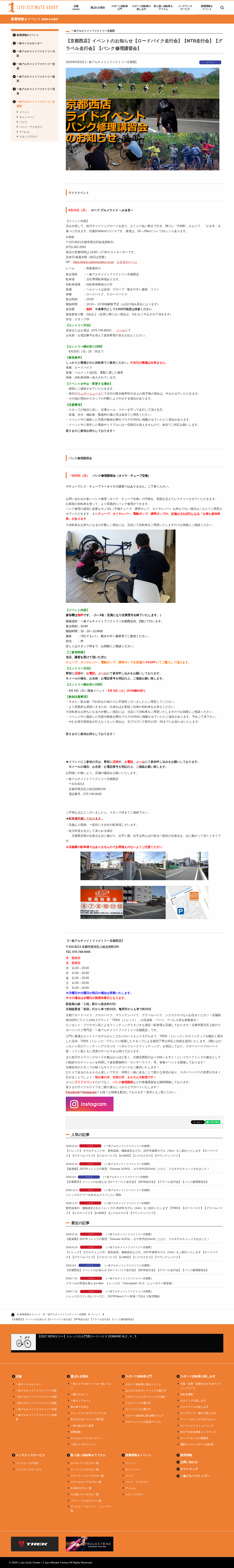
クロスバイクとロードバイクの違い (145, 1396)
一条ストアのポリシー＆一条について (91, 1386)
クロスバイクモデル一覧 (85, 1463)
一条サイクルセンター (29, 43)
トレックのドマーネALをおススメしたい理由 (93, 1194)
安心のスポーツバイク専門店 (87, 1419)
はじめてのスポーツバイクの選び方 (145, 1390)
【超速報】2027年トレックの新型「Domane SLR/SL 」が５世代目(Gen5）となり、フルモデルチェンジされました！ (138, 1168)
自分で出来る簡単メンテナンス (198, 1431)
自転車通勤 (186, 1394)
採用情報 (186, 1455)
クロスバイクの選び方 (138, 1402)
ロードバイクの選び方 (138, 1409)
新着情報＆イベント (207, 7)
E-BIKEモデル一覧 (81, 1488)
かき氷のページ (127, 262)
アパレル (24, 131)
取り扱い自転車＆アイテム (163, 7)
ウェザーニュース (89, 393)
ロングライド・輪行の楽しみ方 (198, 1413)
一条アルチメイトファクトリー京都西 (36, 104)
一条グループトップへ (195, 1476)
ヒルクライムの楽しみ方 (194, 1406)
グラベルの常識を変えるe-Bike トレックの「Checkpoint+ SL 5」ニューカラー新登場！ (120, 1283)
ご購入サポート (79, 1394)
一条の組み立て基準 (82, 1425)
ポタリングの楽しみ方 (193, 1400)
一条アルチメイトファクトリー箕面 (36, 78)
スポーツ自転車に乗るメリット (143, 1384)
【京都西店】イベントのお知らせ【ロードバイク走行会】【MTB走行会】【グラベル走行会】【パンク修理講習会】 (137, 1181)
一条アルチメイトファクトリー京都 (36, 66)
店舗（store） (76, 7)
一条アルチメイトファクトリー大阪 (36, 53)
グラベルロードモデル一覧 (86, 1481)
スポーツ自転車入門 (119, 7)
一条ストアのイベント (83, 1444)
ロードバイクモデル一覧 (85, 1469)
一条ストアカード (81, 1400)
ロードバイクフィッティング (197, 1425)
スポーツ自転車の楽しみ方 (141, 7)
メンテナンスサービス (185, 7)
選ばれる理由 (97, 7)
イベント (24, 112)
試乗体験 (76, 1431)
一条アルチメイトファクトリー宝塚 (36, 91)
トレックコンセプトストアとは (88, 1413)
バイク (23, 122)
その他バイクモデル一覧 (85, 1494)
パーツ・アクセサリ (30, 126)
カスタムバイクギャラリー (86, 1438)
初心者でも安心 (79, 1406)
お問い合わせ (189, 1462)
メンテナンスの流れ (27, 1463)
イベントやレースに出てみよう (198, 1419)
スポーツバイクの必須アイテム (143, 1421)
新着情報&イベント (28, 35)
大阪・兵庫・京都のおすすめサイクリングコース (200, 1386)
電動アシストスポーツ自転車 (197, 1444)
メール (120, 330)
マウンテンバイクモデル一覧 (87, 1475)
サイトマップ (189, 1469)
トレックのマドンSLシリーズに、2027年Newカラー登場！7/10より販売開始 (113, 1296)
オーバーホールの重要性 (194, 1438)
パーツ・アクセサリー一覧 (86, 1500)
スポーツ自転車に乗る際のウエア (144, 1415)
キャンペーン (27, 117)
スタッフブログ (28, 136)
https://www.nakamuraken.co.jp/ (93, 262)
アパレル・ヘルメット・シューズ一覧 (91, 1508)
